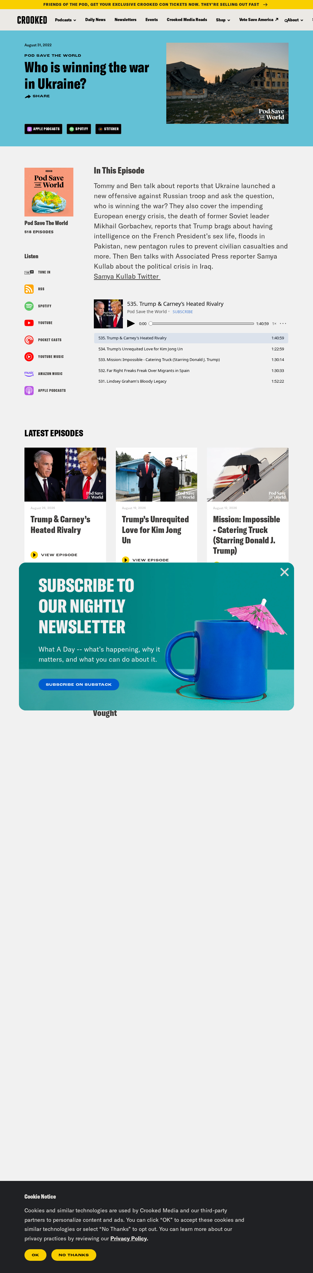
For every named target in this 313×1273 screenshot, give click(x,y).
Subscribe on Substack (79, 685)
